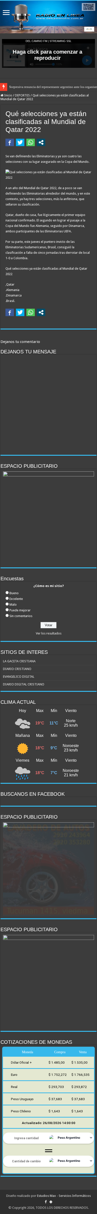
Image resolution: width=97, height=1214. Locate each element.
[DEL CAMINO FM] (48, 17)
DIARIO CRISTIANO (17, 669)
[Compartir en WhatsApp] (30, 142)
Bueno (14, 593)
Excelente (16, 599)
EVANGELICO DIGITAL (18, 676)
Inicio (7, 95)
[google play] (51, 1202)
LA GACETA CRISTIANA (19, 661)
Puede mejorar (20, 610)
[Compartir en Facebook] (9, 142)
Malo (13, 604)
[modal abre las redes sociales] (41, 142)
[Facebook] (45, 1202)
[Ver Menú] (6, 13)
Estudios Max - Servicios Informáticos (64, 1196)
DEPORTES (22, 95)
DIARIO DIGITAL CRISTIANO (23, 684)
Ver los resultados (48, 633)
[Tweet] (20, 142)
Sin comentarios (20, 616)
